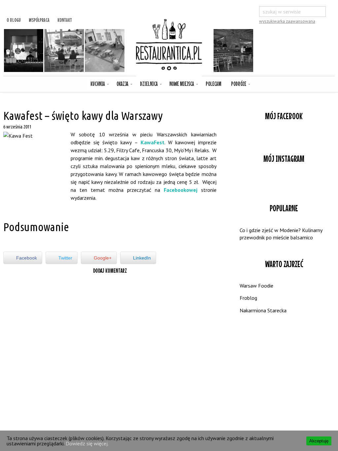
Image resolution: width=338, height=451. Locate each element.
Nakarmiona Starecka (263, 310)
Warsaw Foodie (256, 285)
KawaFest (152, 142)
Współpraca (39, 19)
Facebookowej (180, 190)
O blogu (14, 19)
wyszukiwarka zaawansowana (287, 21)
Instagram (284, 181)
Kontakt (64, 19)
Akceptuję (318, 440)
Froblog (248, 298)
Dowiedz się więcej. (87, 443)
